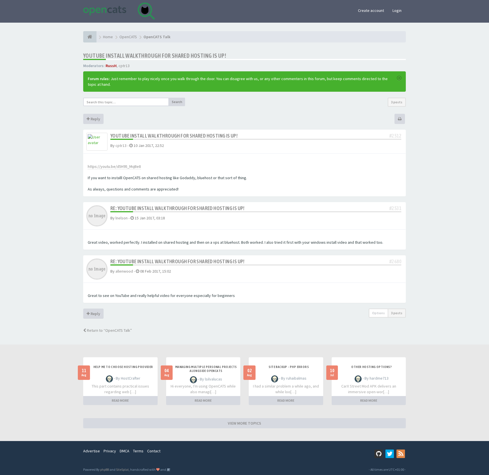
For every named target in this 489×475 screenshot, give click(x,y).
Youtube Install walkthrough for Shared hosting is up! (154, 55)
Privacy (110, 450)
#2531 (395, 208)
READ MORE (120, 400)
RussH (111, 65)
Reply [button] (95, 118)
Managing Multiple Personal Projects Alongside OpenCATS (206, 369)
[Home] (89, 36)
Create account (371, 10)
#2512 (395, 136)
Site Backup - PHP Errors (289, 367)
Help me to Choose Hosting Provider (123, 367)
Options (378, 313)
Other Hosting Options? (371, 367)
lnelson (121, 218)
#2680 (395, 261)
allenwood (124, 271)
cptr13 (124, 65)
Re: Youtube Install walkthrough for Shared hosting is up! (177, 208)
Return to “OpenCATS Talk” (109, 330)
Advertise (91, 450)
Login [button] (397, 10)
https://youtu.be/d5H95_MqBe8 (114, 166)
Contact (153, 450)
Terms (138, 450)
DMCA (124, 450)
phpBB (104, 469)
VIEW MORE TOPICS (244, 423)
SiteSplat (122, 469)
